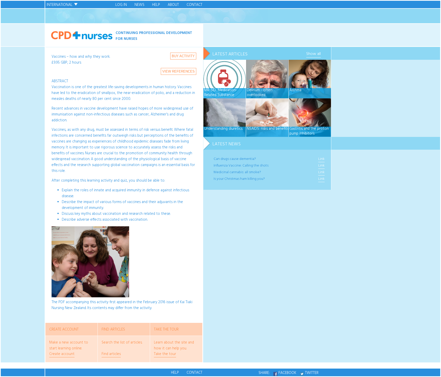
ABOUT (173, 5)
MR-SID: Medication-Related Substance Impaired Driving (220, 93)
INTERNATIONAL (59, 5)
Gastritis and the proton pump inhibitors (309, 131)
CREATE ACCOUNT (64, 330)
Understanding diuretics (223, 129)
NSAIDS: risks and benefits (268, 129)
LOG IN (121, 5)
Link (321, 159)
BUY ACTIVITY (183, 56)
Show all (313, 54)
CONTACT (194, 5)
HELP (156, 5)
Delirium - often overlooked (259, 93)
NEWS (139, 5)
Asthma (295, 90)
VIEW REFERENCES (178, 71)
